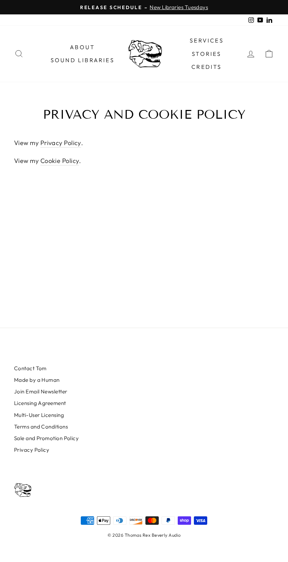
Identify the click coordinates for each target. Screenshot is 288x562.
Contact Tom (30, 368)
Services (207, 40)
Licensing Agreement (40, 403)
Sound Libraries (82, 60)
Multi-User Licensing (39, 415)
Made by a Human (37, 380)
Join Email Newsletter (40, 391)
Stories (206, 53)
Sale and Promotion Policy (46, 438)
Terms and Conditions (41, 426)
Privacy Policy (60, 143)
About (82, 47)
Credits (206, 66)
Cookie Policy (59, 161)
